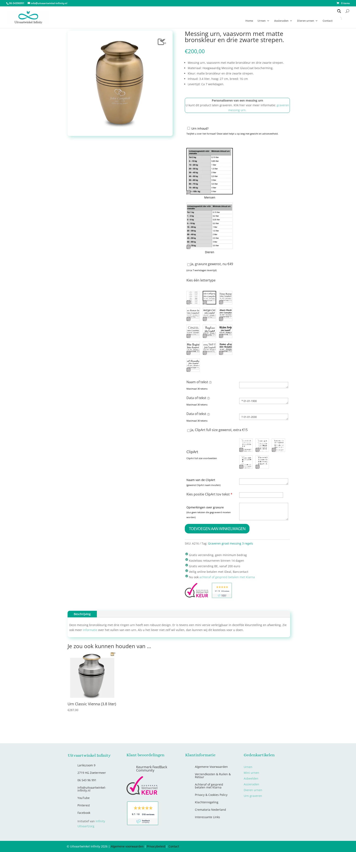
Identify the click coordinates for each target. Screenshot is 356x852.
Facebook (83, 813)
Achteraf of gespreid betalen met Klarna (209, 785)
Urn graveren (253, 796)
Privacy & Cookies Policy (211, 795)
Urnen (262, 20)
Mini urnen (251, 773)
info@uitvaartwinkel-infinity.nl (91, 789)
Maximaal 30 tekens (196, 388)
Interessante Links (207, 817)
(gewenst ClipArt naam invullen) (203, 485)
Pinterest (83, 805)
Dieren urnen (305, 20)
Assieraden (281, 20)
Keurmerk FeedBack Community (151, 769)
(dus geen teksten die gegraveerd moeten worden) (208, 515)
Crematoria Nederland (210, 810)
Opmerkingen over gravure (205, 507)
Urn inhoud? (199, 128)
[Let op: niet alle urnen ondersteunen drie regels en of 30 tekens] (208, 414)
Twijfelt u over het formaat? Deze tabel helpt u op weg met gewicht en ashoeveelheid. (232, 133)
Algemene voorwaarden (127, 846)
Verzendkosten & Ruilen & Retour (213, 775)
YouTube (83, 798)
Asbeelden (251, 778)
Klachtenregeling (206, 802)
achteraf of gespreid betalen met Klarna (227, 577)
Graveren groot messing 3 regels (230, 543)
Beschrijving (82, 614)
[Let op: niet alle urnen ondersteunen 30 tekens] (210, 382)
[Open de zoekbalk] (339, 11)
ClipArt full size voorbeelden (201, 458)
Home (249, 20)
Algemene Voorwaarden (211, 767)
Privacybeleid (156, 846)
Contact (174, 846)
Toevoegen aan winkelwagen (217, 528)
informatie (90, 630)
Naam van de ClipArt (200, 480)
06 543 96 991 (86, 780)
